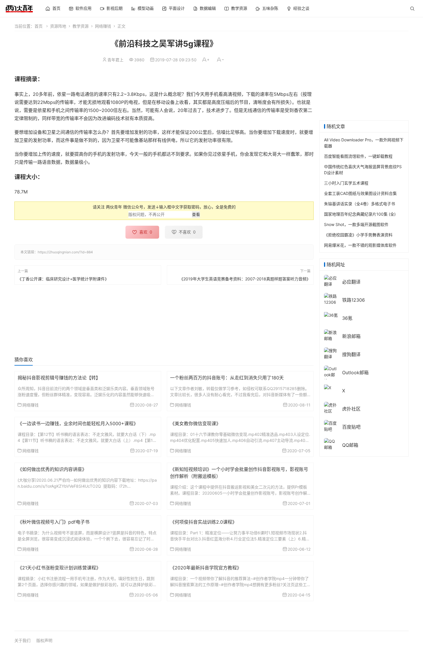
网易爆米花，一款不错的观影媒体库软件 (360, 245)
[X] (327, 387)
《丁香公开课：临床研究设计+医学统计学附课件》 (63, 278)
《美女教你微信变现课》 (195, 423)
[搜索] (412, 8)
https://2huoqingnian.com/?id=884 (65, 252)
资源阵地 (58, 26)
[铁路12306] (331, 298)
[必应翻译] (331, 280)
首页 (39, 26)
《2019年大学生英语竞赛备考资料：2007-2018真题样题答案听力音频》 (244, 278)
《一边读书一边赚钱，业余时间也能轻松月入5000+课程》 (78, 423)
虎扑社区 (351, 409)
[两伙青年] (19, 7)
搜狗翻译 (351, 354)
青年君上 (115, 59)
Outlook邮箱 (355, 372)
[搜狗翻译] (331, 353)
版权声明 (44, 640)
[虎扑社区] (331, 407)
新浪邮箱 (351, 336)
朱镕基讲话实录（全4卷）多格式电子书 (359, 203)
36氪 (347, 318)
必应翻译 (351, 282)
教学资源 (81, 26)
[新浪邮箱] (331, 334)
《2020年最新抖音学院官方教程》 (205, 568)
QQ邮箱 (350, 445)
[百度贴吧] (331, 425)
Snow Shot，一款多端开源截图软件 (356, 224)
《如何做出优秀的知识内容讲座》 (52, 469)
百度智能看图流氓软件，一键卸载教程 (358, 156)
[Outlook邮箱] (331, 374)
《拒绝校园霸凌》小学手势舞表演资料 (358, 234)
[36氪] (331, 314)
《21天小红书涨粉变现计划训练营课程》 (59, 568)
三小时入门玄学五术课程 (346, 182)
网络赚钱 (103, 26)
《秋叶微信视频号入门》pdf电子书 (53, 522)
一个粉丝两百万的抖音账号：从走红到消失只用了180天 (227, 378)
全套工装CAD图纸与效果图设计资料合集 (360, 193)
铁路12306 (353, 300)
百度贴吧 (351, 427)
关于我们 (22, 640)
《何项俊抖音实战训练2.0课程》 (203, 522)
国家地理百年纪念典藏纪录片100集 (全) (360, 214)
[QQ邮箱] (331, 443)
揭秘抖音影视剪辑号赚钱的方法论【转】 (59, 378)
